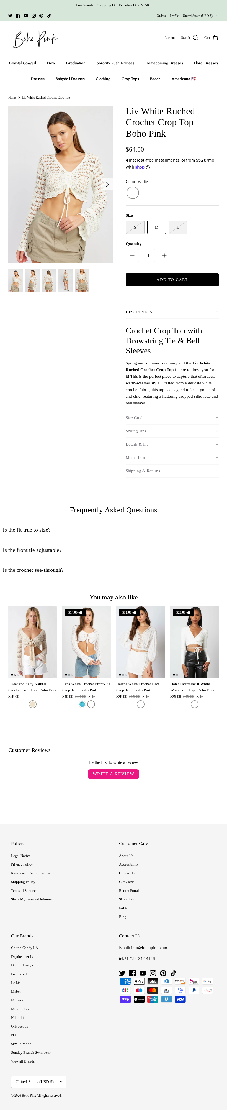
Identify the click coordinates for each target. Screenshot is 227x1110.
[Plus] (164, 255)
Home (12, 97)
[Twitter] (10, 16)
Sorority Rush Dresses (115, 63)
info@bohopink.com (149, 947)
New (51, 63)
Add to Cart (172, 279)
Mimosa (17, 1000)
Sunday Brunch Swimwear (30, 1052)
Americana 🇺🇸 (184, 78)
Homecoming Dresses (164, 63)
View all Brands (23, 1061)
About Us (126, 856)
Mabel (16, 991)
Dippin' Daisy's (22, 965)
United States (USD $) (198, 16)
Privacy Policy (22, 864)
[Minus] (132, 255)
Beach (155, 78)
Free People (20, 974)
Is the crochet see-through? (33, 570)
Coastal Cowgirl (22, 63)
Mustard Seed (21, 1009)
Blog (123, 917)
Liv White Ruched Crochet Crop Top (46, 97)
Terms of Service (23, 891)
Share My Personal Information (34, 899)
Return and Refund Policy (30, 873)
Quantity (134, 243)
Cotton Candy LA (24, 948)
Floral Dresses (206, 63)
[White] (133, 193)
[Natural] (33, 704)
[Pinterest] (41, 16)
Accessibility (129, 864)
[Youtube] (26, 16)
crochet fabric (137, 389)
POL (14, 1035)
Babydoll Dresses (70, 78)
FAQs (123, 908)
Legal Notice (20, 856)
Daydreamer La (22, 957)
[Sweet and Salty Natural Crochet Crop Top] (32, 642)
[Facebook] (18, 16)
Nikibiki (17, 1017)
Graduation (76, 63)
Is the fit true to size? (27, 530)
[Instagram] (34, 16)
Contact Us (127, 873)
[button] (172, 312)
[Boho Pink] (34, 38)
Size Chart (127, 899)
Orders (161, 16)
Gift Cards (126, 882)
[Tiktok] (49, 16)
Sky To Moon (21, 1044)
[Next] (107, 184)
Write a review (113, 774)
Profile (174, 16)
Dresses (38, 78)
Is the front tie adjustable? (32, 550)
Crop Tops (130, 78)
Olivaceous (19, 1026)
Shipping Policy (23, 882)
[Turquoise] (82, 704)
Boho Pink (29, 1096)
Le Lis (15, 983)
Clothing (103, 78)
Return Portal (129, 891)
